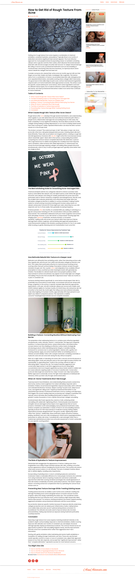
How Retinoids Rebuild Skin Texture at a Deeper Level (47, 100)
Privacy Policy (56, 569)
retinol (53, 268)
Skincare (121, 2)
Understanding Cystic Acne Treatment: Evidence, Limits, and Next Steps (95, 45)
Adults (51, 554)
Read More (88, 27)
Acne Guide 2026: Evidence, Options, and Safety (95, 85)
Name (89, 96)
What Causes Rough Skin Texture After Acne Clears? (47, 97)
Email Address (91, 101)
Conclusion (34, 110)
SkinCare (48, 569)
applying (40, 217)
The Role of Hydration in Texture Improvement (45, 106)
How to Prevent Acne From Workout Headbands (46, 553)
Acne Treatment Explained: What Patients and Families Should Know (94, 65)
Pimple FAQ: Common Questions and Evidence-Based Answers (95, 25)
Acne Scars (114, 2)
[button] (29, 560)
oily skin (53, 136)
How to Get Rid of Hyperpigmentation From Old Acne (47, 551)
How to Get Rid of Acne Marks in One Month (44, 549)
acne (42, 116)
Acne (107, 2)
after (40, 210)
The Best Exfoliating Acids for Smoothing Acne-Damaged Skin (50, 98)
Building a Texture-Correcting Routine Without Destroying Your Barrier (53, 102)
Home (102, 2)
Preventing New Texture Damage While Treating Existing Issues (50, 108)
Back (56, 554)
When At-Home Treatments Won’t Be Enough (45, 104)
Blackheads (62, 554)
